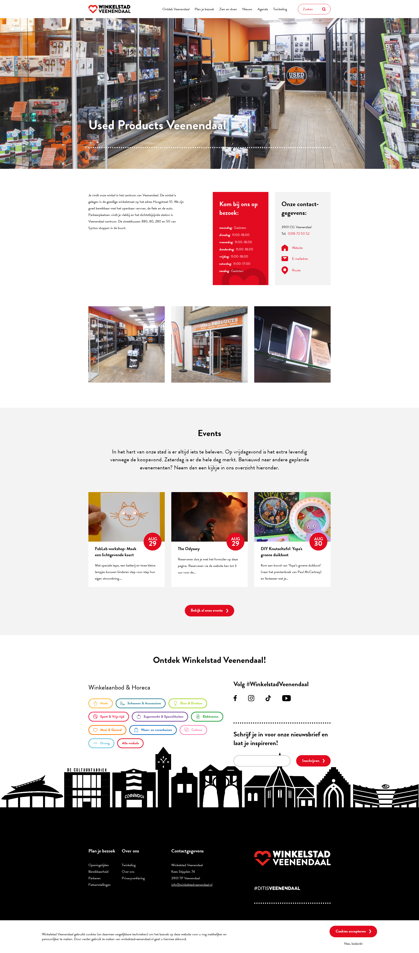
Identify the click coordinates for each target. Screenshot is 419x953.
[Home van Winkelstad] (292, 858)
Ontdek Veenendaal (175, 9)
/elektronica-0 (207, 716)
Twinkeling (280, 9)
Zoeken (323, 9)
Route (296, 270)
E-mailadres (300, 258)
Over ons (128, 871)
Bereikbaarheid (98, 871)
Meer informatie (199, 939)
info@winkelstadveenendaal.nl (191, 884)
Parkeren (94, 878)
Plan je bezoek (204, 9)
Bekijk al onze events (207, 610)
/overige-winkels (101, 743)
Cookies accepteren (351, 931)
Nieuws (247, 9)
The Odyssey (189, 548)
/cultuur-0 (193, 730)
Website (297, 247)
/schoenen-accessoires (140, 703)
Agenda (263, 9)
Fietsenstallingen (99, 884)
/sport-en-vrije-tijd (108, 716)
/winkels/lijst (130, 743)
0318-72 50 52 (298, 233)
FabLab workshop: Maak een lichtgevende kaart (115, 551)
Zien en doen (228, 9)
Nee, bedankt (353, 943)
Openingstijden (98, 865)
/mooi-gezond (107, 730)
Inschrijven (310, 760)
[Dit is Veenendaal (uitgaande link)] (292, 888)
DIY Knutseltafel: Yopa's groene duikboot (281, 551)
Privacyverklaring (133, 878)
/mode (100, 703)
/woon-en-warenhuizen (153, 730)
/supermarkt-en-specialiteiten (159, 716)
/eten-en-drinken (187, 703)
